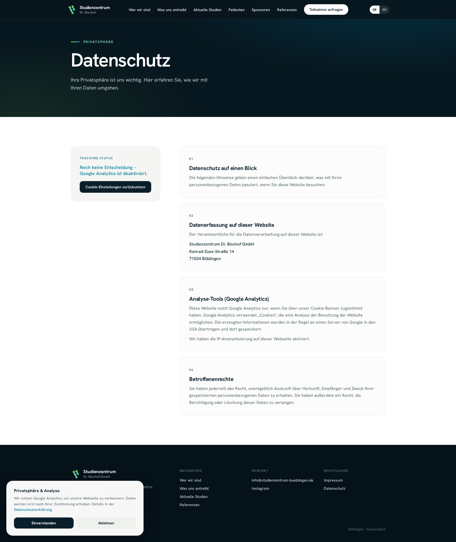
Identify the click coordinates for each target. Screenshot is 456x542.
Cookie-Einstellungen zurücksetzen (115, 187)
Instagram (260, 488)
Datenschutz (334, 488)
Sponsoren (261, 9)
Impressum (333, 480)
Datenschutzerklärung (33, 509)
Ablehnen (106, 523)
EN (384, 9)
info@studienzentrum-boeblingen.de (282, 480)
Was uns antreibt (171, 9)
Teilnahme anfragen (326, 9)
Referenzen (287, 9)
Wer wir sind (139, 9)
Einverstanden (44, 523)
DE (375, 9)
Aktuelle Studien (207, 9)
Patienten (237, 9)
